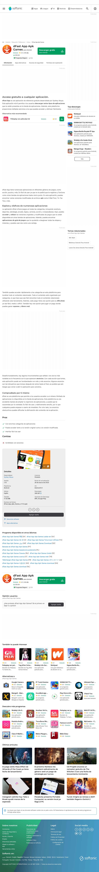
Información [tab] (8, 63)
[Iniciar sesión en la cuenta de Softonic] (95, 8)
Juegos (45, 9)
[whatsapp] (37, 509)
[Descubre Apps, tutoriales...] (87, 8)
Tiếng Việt (36, 860)
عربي (3, 857)
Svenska (18, 860)
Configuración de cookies (57, 843)
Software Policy (31, 840)
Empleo (4, 839)
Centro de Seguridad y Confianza (9, 832)
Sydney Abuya (8, 477)
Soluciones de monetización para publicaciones (32, 831)
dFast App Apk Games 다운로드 (13, 563)
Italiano (44, 857)
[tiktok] (84, 829)
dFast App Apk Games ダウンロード (45, 560)
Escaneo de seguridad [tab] (36, 63)
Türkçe (30, 860)
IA (54, 9)
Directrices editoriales (9, 841)
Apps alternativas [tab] (20, 63)
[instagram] (80, 829)
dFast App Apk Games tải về (12, 540)
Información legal (56, 832)
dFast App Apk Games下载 (12, 537)
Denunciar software (13, 519)
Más (82, 159)
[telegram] (80, 833)
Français (26, 857)
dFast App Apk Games (23, 48)
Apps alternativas (12, 523)
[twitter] (33, 509)
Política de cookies (56, 840)
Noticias (63, 9)
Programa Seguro (21, 58)
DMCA (53, 829)
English (14, 857)
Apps (36, 9)
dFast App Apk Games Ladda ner (39, 537)
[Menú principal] (4, 8)
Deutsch (8, 857)
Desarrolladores (76, 9)
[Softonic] (15, 8)
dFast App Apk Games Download (39, 543)
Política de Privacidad (57, 837)
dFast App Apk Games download (42, 563)
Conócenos (5, 829)
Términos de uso (56, 834)
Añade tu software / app (8, 845)
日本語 (49, 857)
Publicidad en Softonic (33, 843)
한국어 (54, 857)
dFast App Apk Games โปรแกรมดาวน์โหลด (43, 540)
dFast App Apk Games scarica (13, 557)
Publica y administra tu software (33, 836)
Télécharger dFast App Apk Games (15, 560)
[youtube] (76, 833)
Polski (66, 857)
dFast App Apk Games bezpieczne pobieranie (19, 550)
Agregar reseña (34, 514)
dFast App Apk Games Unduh (41, 553)
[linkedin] (91, 829)
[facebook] (30, 509)
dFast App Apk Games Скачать (13, 553)
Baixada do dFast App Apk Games (14, 547)
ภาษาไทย (24, 860)
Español (20, 857)
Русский (12, 860)
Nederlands (60, 857)
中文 (41, 860)
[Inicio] (3, 42)
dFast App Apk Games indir (39, 557)
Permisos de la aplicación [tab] (54, 63)
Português (5, 860)
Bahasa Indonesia (35, 857)
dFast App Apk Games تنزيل (12, 543)
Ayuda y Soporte (7, 836)
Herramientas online (8, 849)
